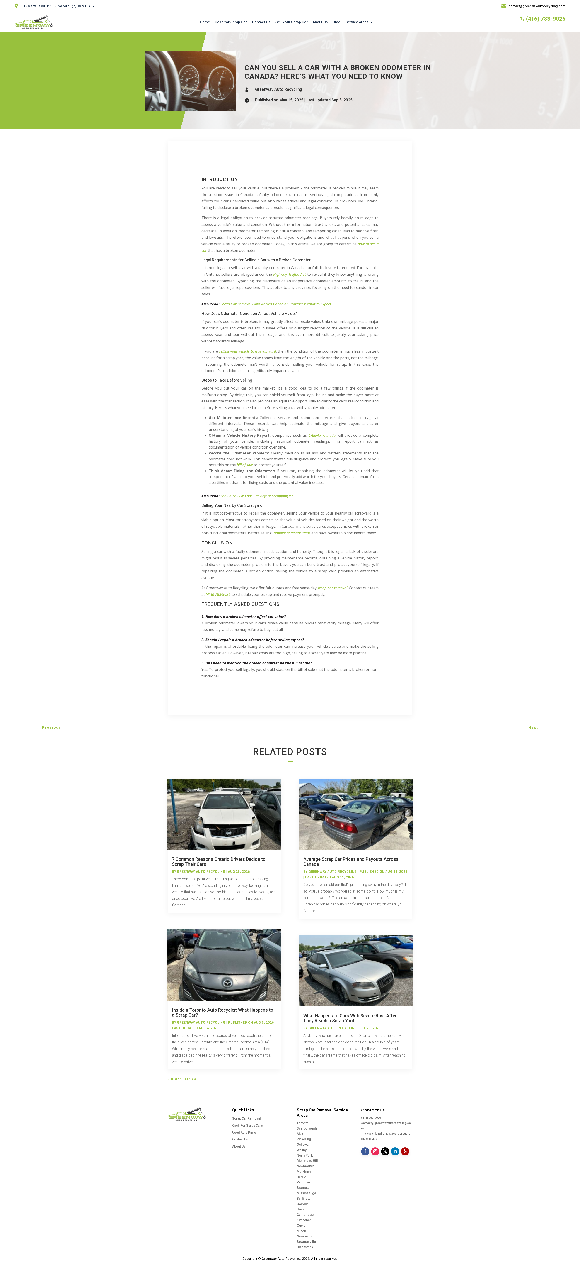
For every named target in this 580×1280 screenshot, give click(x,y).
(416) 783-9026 (371, 1117)
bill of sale (245, 464)
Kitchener (304, 1220)
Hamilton (303, 1209)
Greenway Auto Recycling (278, 89)
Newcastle (304, 1236)
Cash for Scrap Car (231, 22)
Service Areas (357, 22)
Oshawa (303, 1144)
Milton (301, 1231)
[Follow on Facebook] (365, 1151)
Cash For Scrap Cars (247, 1125)
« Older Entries (182, 1079)
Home (205, 22)
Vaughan (303, 1182)
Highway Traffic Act (289, 274)
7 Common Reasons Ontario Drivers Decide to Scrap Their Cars (219, 861)
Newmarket (305, 1166)
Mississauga (306, 1193)
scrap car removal (332, 587)
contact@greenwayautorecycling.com (537, 6)
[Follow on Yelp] (405, 1151)
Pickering (304, 1139)
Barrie (301, 1177)
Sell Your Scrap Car (292, 22)
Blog (337, 22)
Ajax (300, 1133)
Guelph (302, 1225)
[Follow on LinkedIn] (395, 1151)
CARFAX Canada (322, 435)
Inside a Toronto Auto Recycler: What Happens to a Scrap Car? (222, 1012)
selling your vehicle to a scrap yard (247, 351)
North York (305, 1155)
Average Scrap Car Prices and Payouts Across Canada (351, 861)
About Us (320, 22)
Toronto (303, 1123)
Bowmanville (306, 1241)
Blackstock (305, 1247)
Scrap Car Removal (246, 1118)
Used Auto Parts (244, 1132)
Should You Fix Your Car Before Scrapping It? (256, 495)
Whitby (302, 1150)
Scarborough (307, 1128)
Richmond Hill (307, 1160)
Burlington (304, 1198)
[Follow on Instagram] (375, 1151)
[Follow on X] (385, 1151)
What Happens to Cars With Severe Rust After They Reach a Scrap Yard (350, 1018)
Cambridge (305, 1214)
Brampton (304, 1187)
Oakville (303, 1204)
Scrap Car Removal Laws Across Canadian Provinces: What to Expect (275, 304)
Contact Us (261, 22)
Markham (304, 1171)
